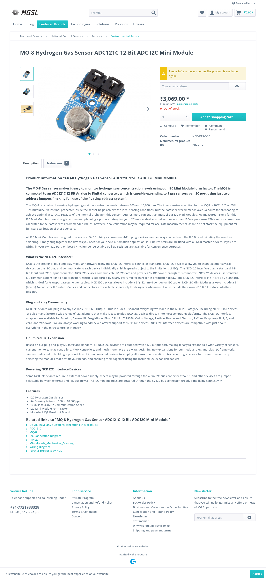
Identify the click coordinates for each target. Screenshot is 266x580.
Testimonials (141, 521)
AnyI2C (34, 439)
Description (31, 163)
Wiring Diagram (39, 447)
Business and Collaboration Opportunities (160, 507)
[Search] (154, 13)
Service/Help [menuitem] (244, 3)
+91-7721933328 (24, 507)
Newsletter (140, 516)
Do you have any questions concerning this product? (63, 425)
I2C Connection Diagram (45, 436)
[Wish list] (202, 13)
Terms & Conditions (84, 512)
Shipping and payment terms (152, 530)
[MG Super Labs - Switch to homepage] (25, 14)
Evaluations (57, 163)
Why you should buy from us (151, 526)
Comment (215, 126)
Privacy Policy (80, 507)
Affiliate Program (83, 498)
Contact (77, 516)
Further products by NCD (45, 450)
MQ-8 (33, 432)
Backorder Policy (144, 502)
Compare (169, 126)
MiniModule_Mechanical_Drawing (51, 443)
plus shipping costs (187, 103)
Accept (257, 574)
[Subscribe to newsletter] (249, 517)
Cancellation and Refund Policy (92, 502)
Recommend (216, 129)
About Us (139, 498)
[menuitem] (123, 13)
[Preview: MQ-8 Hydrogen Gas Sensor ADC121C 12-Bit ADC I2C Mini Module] (27, 74)
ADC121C (35, 428)
